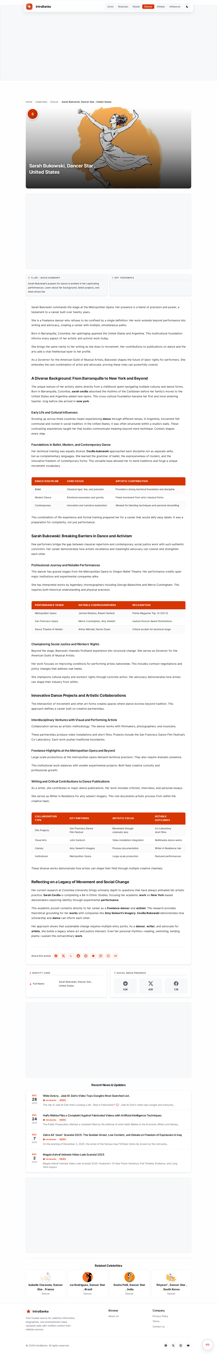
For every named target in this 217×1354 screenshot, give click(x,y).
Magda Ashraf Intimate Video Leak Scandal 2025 (73, 1154)
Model (136, 6)
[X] (173, 1345)
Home (29, 101)
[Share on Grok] (108, 956)
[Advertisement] (108, 43)
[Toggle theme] (187, 6)
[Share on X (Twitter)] (63, 956)
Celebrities (41, 101)
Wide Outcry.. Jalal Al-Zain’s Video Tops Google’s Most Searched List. (86, 1095)
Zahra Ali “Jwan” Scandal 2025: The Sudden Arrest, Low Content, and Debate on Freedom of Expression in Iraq (112, 1135)
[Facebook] (166, 1345)
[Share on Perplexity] (101, 956)
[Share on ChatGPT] (86, 956)
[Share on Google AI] (93, 956)
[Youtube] (188, 1345)
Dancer (148, 6)
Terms (156, 1321)
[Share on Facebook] (56, 956)
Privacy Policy (160, 1316)
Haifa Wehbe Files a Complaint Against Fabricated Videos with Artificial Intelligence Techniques (102, 1115)
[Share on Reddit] (78, 956)
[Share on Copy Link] (116, 956)
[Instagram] (181, 1345)
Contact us (159, 1326)
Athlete (161, 6)
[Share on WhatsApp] (71, 956)
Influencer (174, 6)
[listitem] (46, 1284)
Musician (123, 6)
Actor (110, 6)
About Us (113, 1316)
